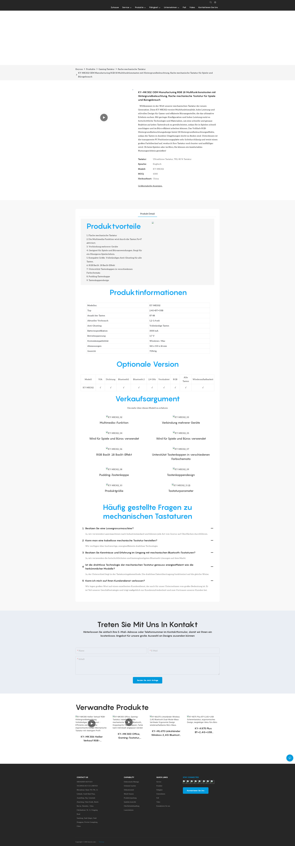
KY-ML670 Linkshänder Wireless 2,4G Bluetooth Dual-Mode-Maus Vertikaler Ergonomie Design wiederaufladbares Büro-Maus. (166, 733)
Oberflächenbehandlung (131, 806)
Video (158, 802)
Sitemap (101, 842)
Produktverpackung (130, 798)
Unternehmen (160, 794)
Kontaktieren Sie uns (163, 806)
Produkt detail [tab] (147, 213)
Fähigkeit (159, 790)
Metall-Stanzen (129, 794)
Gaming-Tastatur (107, 69)
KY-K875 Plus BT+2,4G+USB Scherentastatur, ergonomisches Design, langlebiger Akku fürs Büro (203, 730)
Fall (157, 798)
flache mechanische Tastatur (132, 69)
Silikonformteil (129, 790)
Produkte (90, 69)
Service (158, 782)
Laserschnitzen (128, 810)
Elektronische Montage (131, 782)
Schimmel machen (130, 786)
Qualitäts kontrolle (130, 802)
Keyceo (79, 69)
